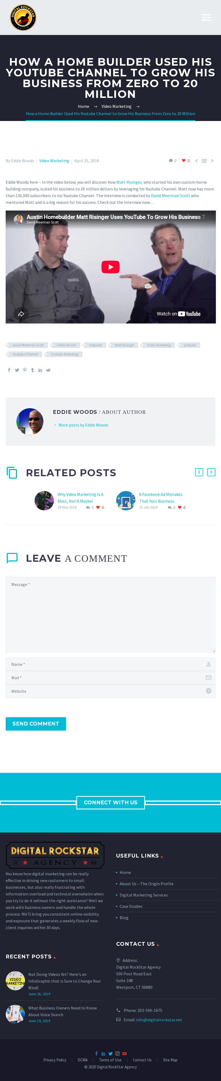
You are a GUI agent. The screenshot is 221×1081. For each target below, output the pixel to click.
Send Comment (35, 724)
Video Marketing (54, 160)
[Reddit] (48, 370)
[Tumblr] (32, 370)
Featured (95, 345)
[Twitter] (17, 370)
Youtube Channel (25, 354)
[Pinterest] (25, 370)
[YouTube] (124, 1053)
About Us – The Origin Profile (147, 883)
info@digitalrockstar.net (159, 1019)
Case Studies (131, 906)
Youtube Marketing (64, 354)
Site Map (170, 1060)
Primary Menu (206, 17)
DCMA (83, 1060)
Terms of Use (110, 1060)
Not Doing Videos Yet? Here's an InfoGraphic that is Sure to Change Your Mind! (64, 981)
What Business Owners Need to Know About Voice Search (62, 1011)
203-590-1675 (149, 1010)
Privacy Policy (54, 1060)
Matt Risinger (128, 182)
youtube (190, 345)
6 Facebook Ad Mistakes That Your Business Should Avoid (160, 501)
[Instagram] (117, 1053)
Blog (124, 917)
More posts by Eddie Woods (83, 425)
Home (125, 872)
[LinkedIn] (40, 370)
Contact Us (142, 1060)
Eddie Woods (66, 345)
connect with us (110, 802)
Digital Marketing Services (144, 895)
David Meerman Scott (170, 195)
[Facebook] (9, 370)
